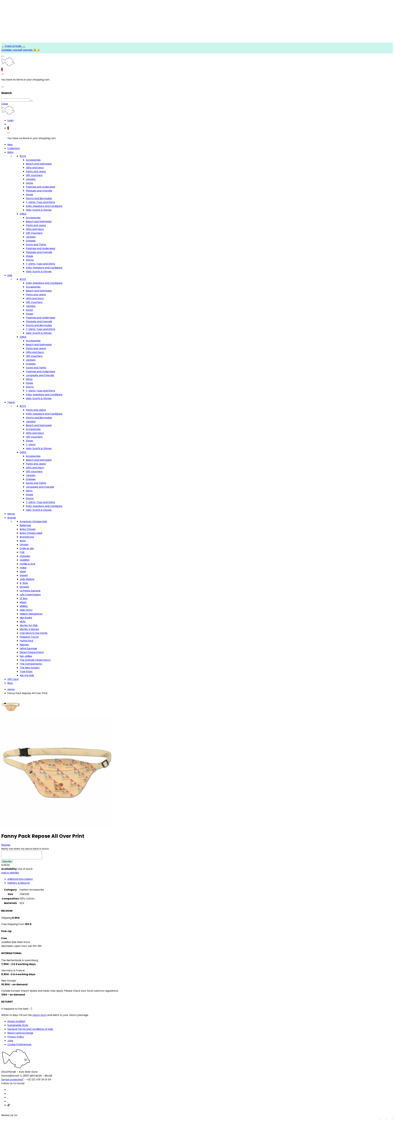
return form (39, 1015)
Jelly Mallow (27, 579)
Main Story (26, 610)
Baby (10, 152)
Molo (23, 621)
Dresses (31, 240)
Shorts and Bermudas (39, 198)
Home (11, 689)
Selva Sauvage (28, 648)
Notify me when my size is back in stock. (25, 849)
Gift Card (12, 679)
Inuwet (24, 575)
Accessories (33, 160)
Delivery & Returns (18, 883)
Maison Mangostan (31, 614)
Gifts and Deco (35, 167)
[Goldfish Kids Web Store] (8, 65)
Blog (10, 683)
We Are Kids (27, 675)
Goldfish (25, 560)
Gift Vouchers (34, 175)
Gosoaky (25, 556)
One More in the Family (34, 633)
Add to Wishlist (10, 873)
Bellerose (25, 525)
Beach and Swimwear (39, 164)
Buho (23, 540)
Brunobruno (27, 537)
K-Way (24, 583)
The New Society (30, 667)
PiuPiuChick (26, 641)
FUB (22, 552)
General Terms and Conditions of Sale (30, 1029)
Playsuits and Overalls (39, 190)
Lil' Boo (24, 598)
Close (4, 104)
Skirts (29, 379)
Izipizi (23, 571)
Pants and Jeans (36, 171)
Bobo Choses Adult (31, 533)
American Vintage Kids (33, 521)
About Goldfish (16, 1021)
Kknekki (24, 587)
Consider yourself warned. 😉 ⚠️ (20, 50)
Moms (11, 514)
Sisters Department (32, 652)
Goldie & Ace (27, 564)
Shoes (29, 194)
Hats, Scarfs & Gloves (39, 210)
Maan (23, 602)
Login (10, 120)
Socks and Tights (36, 244)
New (10, 144)
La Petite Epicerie (30, 591)
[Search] (31, 100)
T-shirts (30, 444)
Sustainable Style (17, 1025)
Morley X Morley (29, 629)
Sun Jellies (26, 656)
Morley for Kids (29, 625)
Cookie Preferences (19, 1044)
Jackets (31, 179)
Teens (11, 402)
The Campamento (31, 664)
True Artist (26, 671)
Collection (13, 148)
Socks (29, 183)
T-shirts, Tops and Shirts (40, 202)
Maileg (24, 606)
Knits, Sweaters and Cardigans (44, 206)
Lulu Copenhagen (30, 594)
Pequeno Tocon (29, 637)
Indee (23, 567)
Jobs (10, 1040)
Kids (9, 275)
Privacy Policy (15, 1037)
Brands (11, 517)
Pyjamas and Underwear (40, 187)
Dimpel (24, 544)
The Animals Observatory (35, 660)
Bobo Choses (28, 529)
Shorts (30, 260)
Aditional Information (20, 879)
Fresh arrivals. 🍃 (14, 46)
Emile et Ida (27, 548)
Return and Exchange (20, 1033)
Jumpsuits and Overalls (40, 375)
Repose (24, 644)
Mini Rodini (26, 617)
